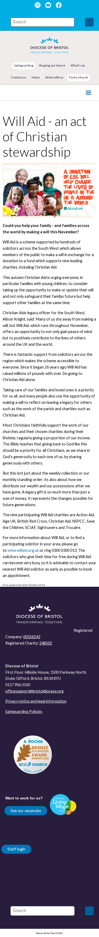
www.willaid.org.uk (23, 550)
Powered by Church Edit (49, 933)
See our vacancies (26, 810)
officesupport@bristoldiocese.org (34, 691)
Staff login (16, 849)
